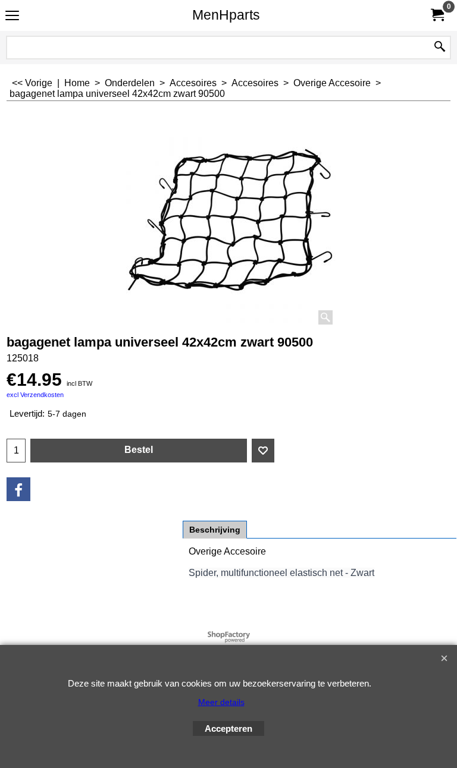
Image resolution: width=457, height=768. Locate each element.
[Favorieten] (263, 450)
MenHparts (226, 15)
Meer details (221, 702)
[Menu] (12, 16)
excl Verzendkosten (35, 394)
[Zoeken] (439, 47)
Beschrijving (214, 529)
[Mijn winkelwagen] (437, 15)
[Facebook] (18, 489)
